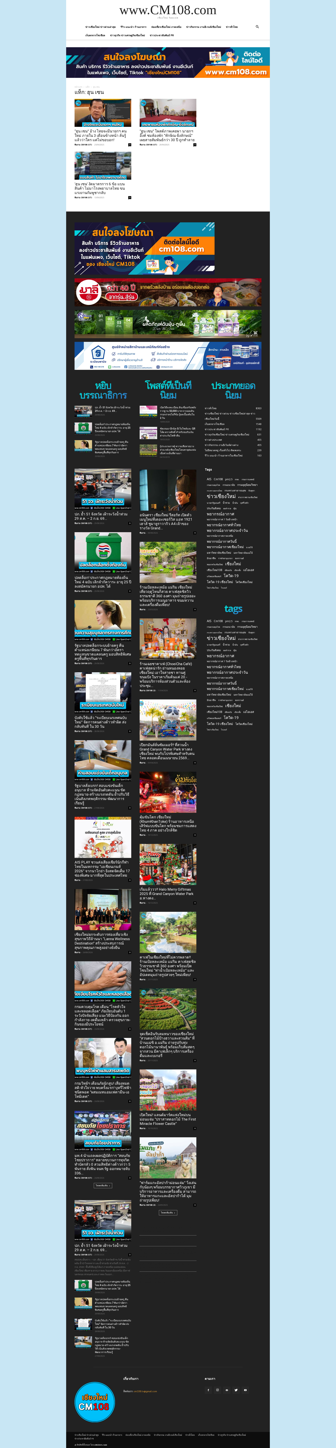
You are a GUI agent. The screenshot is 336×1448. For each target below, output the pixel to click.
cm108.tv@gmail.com (145, 1391)
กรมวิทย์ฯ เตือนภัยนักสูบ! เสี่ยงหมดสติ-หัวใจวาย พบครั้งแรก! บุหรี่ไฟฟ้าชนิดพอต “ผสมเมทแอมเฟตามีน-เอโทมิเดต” (103, 1090)
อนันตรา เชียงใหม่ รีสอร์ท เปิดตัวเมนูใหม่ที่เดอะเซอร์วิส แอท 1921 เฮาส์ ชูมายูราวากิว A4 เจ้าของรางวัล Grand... (166, 521)
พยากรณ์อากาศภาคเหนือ (220, 535)
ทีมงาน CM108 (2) (147, 690)
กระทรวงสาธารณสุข (235, 490)
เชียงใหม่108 (214, 570)
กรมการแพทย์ (248, 479)
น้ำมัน (235, 502)
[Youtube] (245, 1390)
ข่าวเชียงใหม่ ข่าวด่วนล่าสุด (100, 27)
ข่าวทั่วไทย (232, 27)
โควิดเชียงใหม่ (244, 582)
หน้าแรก (78, 86)
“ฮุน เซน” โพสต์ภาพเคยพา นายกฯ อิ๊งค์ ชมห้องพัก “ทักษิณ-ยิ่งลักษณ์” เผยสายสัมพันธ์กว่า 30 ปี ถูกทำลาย (167, 135)
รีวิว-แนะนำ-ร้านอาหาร (133, 27)
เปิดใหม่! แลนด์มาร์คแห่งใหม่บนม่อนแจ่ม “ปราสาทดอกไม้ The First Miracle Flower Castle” (168, 1119)
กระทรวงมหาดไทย (214, 490)
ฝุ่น (234, 508)
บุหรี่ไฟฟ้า (244, 503)
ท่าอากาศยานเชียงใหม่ (247, 497)
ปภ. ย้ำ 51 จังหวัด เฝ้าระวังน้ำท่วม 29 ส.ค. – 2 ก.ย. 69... (101, 516)
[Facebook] (208, 1390)
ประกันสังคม (214, 508)
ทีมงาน (77, 880)
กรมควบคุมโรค (213, 485)
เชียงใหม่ (233, 564)
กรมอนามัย (229, 485)
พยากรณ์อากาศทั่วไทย (224, 525)
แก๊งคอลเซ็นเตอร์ (214, 576)
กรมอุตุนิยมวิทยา (247, 485)
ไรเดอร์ (224, 588)
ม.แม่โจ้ (249, 547)
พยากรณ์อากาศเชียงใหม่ (225, 547)
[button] (257, 27)
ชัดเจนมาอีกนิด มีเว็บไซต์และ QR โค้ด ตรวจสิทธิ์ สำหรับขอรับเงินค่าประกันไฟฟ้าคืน (177, 432)
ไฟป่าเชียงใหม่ (213, 588)
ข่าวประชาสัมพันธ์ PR (162, 35)
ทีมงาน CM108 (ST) (83, 144)
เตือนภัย (228, 570)
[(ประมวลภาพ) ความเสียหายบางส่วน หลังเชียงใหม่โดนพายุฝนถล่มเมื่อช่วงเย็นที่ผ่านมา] (148, 451)
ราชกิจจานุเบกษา (225, 558)
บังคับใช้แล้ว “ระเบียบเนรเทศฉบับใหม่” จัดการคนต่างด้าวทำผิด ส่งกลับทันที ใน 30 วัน (101, 722)
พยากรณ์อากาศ (220, 514)
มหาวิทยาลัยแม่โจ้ (243, 552)
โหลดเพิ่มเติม (102, 1185)
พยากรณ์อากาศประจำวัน (227, 530)
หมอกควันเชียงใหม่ (215, 564)
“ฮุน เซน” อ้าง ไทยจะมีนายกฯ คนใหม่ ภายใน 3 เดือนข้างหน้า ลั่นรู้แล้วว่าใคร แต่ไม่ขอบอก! (101, 135)
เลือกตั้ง (237, 570)
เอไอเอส (248, 570)
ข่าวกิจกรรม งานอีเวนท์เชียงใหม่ (203, 27)
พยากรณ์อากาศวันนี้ (222, 541)
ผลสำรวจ (227, 508)
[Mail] (226, 1390)
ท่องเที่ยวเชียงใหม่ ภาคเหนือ (166, 27)
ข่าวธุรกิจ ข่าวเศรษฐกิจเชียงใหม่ (127, 35)
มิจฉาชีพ (211, 558)
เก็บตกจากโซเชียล (95, 35)
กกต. (237, 479)
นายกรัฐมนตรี (213, 502)
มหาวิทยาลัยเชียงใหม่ (219, 552)
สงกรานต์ (239, 558)
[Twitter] (236, 1390)
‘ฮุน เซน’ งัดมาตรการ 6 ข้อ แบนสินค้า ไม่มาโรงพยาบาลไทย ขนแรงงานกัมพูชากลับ (100, 188)
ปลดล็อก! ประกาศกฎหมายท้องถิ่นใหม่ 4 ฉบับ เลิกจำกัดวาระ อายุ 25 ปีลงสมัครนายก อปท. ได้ (112, 428)
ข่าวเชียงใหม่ (221, 496)
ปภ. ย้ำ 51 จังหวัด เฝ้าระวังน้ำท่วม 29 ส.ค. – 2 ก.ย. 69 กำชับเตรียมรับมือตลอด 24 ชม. (167, 1229)
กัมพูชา (251, 490)
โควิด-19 (231, 575)
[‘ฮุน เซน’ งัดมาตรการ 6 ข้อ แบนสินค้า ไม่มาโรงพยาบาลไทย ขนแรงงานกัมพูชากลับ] (103, 166)
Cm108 (218, 479)
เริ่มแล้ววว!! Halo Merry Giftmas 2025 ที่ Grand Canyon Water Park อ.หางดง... (166, 893)
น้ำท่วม (226, 502)
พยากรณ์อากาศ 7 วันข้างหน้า (222, 519)
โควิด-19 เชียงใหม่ (220, 582)
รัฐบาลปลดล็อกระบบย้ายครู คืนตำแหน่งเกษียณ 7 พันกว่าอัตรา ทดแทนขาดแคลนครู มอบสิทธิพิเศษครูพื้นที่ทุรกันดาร (103, 652)
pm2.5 (228, 479)
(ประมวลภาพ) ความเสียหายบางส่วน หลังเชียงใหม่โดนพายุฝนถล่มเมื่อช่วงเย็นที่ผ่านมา (178, 450)
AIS (209, 479)
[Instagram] (217, 1390)
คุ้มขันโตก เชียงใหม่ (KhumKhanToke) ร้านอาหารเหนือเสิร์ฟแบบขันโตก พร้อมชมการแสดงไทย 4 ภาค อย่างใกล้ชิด (168, 823)
